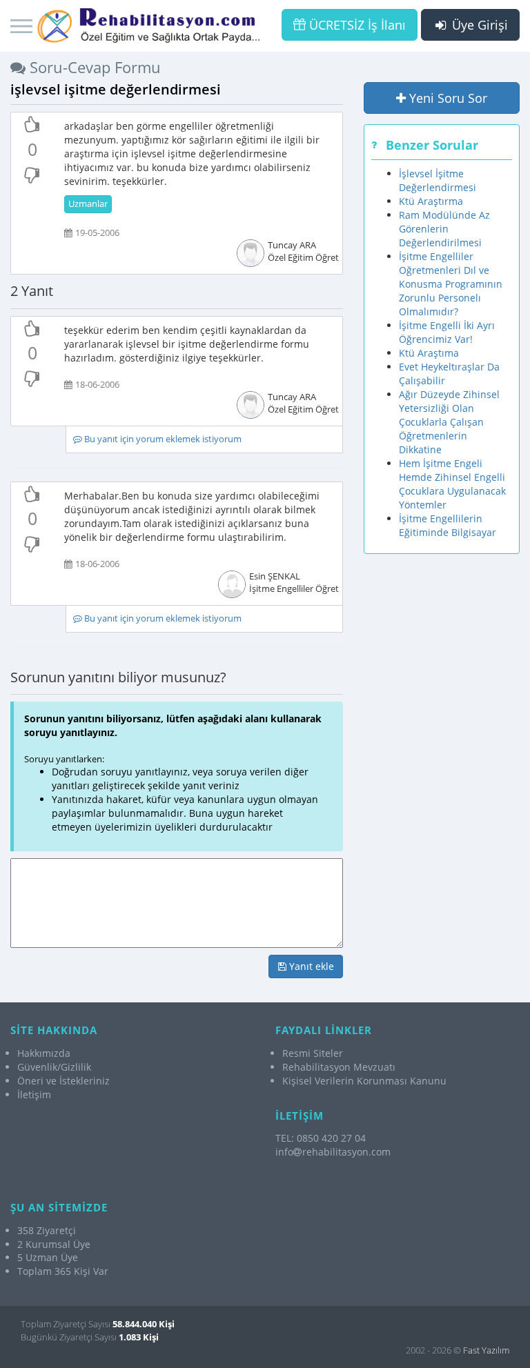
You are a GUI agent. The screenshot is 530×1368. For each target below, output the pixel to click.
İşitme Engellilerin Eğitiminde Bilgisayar (447, 525)
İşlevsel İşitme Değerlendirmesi (437, 180)
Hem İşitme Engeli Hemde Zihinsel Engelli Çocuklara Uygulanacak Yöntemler (452, 484)
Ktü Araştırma (431, 201)
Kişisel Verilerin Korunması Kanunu (364, 1080)
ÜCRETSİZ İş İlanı (356, 25)
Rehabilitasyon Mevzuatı (338, 1066)
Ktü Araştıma (429, 352)
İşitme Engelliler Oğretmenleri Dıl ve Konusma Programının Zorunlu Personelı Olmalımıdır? (450, 284)
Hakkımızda (43, 1053)
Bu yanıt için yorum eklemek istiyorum (162, 439)
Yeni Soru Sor (446, 98)
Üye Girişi (478, 25)
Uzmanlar (88, 204)
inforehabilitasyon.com (333, 1151)
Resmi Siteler (312, 1053)
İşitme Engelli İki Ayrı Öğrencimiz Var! (447, 332)
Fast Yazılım (486, 1350)
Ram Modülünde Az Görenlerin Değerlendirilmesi (444, 228)
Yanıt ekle (310, 966)
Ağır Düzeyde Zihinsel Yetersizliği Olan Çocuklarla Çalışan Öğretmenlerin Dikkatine (449, 422)
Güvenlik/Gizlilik (54, 1066)
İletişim (34, 1094)
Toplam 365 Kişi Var (62, 1271)
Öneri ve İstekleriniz (63, 1080)
